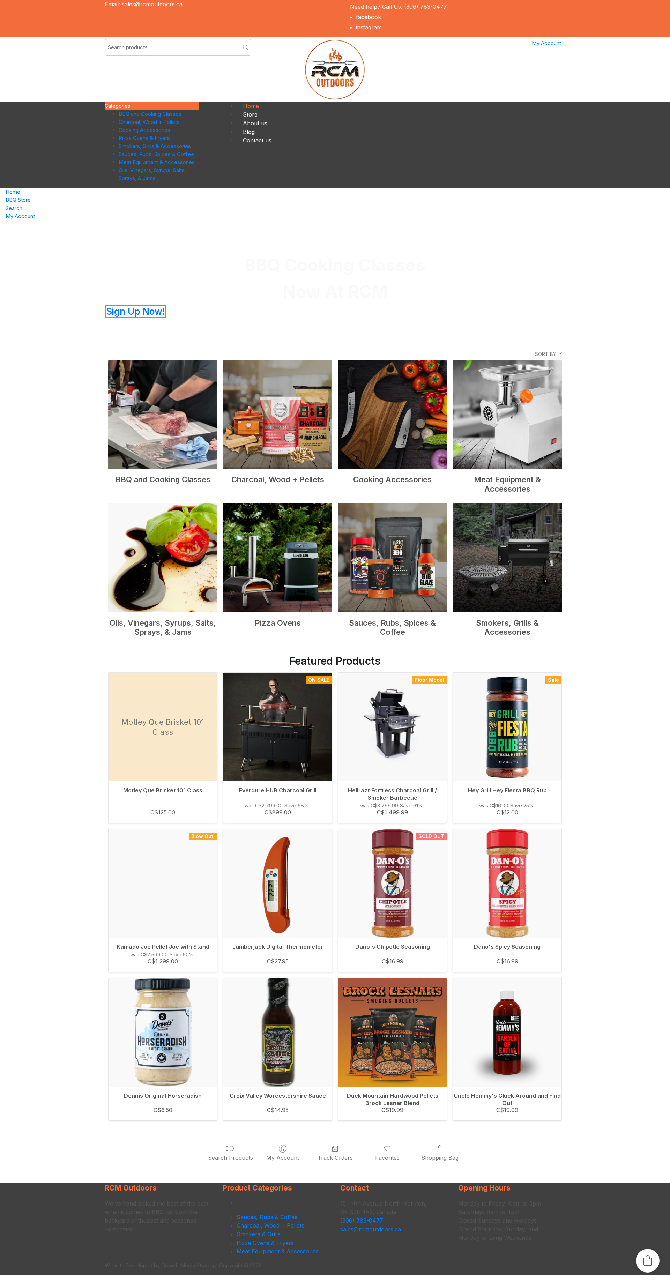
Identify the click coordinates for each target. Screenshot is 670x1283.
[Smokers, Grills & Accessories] (507, 557)
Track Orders (335, 1157)
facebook (368, 17)
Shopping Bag (440, 1157)
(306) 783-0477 (425, 6)
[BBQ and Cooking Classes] (162, 414)
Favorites (387, 1157)
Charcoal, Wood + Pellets (270, 1225)
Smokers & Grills (259, 1234)
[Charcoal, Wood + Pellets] (277, 414)
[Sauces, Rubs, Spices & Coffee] (392, 557)
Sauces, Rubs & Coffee (267, 1217)
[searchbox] (178, 47)
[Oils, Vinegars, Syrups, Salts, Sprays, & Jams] (162, 557)
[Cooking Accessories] (392, 414)
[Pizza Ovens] (277, 557)
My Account (282, 1157)
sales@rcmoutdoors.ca (152, 4)
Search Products (230, 1157)
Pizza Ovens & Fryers (265, 1242)
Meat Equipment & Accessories (278, 1251)
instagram (369, 27)
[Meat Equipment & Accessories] (507, 414)
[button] (648, 1261)
